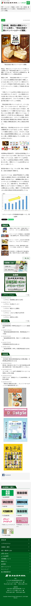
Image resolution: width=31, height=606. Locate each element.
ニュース (7, 7)
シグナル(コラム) (5, 543)
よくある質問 (4, 556)
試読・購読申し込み (6, 550)
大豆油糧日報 (6, 515)
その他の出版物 (6, 535)
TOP (2, 7)
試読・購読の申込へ (9, 269)
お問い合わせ (4, 553)
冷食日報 (19, 515)
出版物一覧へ (8, 266)
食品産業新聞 (6, 497)
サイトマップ (4, 569)
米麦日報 (5, 506)
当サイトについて (6, 566)
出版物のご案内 (5, 547)
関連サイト (4, 561)
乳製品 (13, 7)
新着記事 (3, 540)
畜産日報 (19, 497)
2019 (17, 7)
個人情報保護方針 (6, 572)
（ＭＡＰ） (20, 582)
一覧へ (28, 295)
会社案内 (3, 564)
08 (21, 7)
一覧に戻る (26, 258)
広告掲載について (6, 559)
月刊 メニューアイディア (9, 524)
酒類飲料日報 (20, 506)
